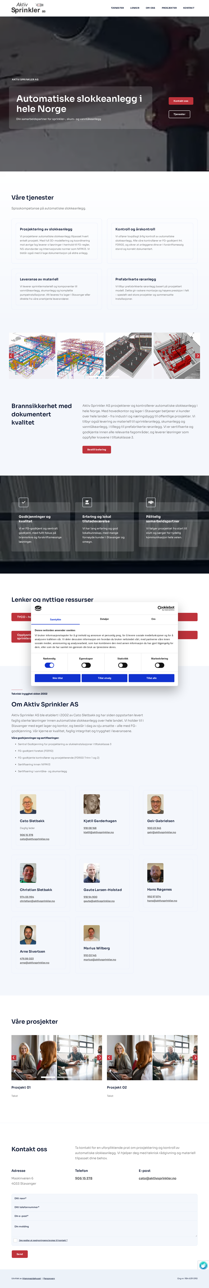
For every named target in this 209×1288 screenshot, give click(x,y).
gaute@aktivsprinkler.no (99, 901)
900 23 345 (154, 828)
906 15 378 (26, 834)
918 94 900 (90, 896)
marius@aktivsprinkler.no (100, 959)
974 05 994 (27, 896)
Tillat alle (151, 678)
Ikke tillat (58, 678)
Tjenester (117, 8)
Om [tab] (153, 619)
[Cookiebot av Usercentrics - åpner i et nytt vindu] (160, 608)
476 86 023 (27, 958)
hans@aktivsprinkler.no (162, 900)
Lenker (134, 8)
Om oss (150, 8)
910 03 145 (90, 955)
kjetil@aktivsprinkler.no (99, 832)
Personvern (49, 1278)
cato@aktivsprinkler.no (34, 839)
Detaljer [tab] (104, 619)
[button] (181, 101)
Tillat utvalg (104, 678)
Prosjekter (169, 8)
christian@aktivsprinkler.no (37, 901)
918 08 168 (90, 828)
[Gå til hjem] (32, 8)
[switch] (86, 665)
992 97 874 (154, 896)
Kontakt (188, 8)
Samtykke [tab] (55, 619)
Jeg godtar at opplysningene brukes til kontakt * (43, 1240)
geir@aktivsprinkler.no (161, 832)
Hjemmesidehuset (31, 1278)
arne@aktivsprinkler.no (34, 962)
